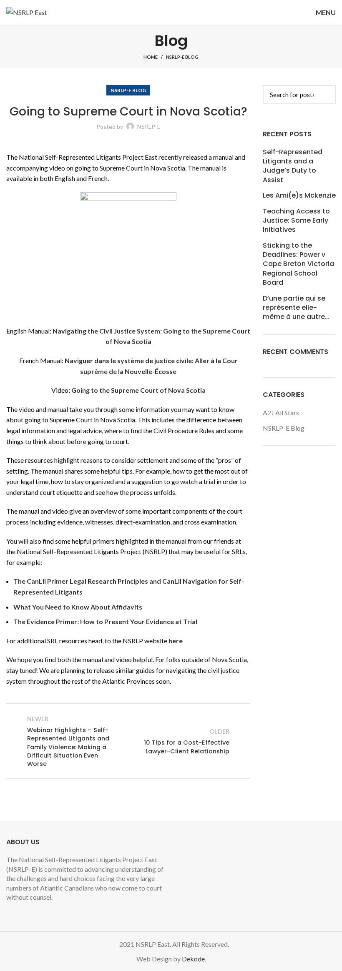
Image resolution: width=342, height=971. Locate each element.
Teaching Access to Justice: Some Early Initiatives (296, 221)
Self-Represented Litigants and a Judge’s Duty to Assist (292, 166)
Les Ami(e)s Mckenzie (299, 195)
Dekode (193, 959)
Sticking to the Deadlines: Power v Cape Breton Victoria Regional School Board (298, 264)
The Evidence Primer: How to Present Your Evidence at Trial (105, 621)
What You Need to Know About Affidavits (77, 607)
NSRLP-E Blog (182, 57)
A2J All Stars (281, 413)
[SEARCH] (324, 94)
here (175, 641)
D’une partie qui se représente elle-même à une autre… (296, 308)
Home (150, 57)
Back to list (128, 741)
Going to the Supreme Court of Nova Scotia (138, 390)
